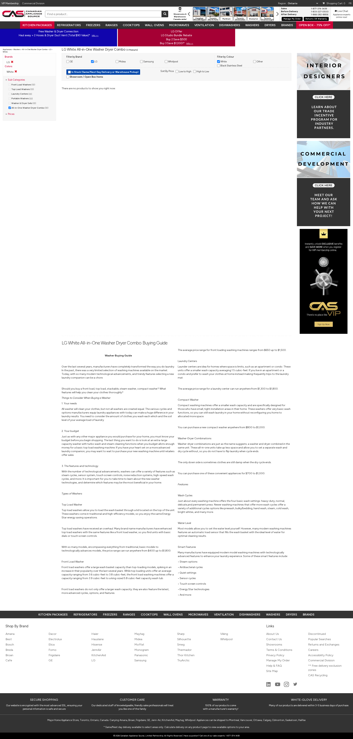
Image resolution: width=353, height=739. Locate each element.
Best (9, 639)
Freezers (93, 25)
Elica (52, 644)
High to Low (202, 71)
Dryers (270, 25)
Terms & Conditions (279, 650)
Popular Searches (319, 639)
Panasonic (141, 655)
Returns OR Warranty (316, 19)
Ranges (112, 25)
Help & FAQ (274, 665)
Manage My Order (292, 19)
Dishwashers (229, 25)
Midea (138, 639)
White (223, 61)
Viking (224, 634)
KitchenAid (98, 655)
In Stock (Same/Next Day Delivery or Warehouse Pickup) (104, 72)
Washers (252, 25)
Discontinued (317, 634)
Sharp (181, 634)
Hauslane (97, 639)
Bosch (10, 644)
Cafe (9, 660)
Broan (9, 655)
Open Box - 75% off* (314, 25)
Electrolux (55, 639)
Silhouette (184, 639)
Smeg (181, 644)
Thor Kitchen (186, 655)
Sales (284, 9)
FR (350, 3)
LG (93, 660)
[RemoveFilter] (16, 71)
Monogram (141, 650)
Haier (94, 634)
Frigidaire (54, 655)
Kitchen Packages (37, 25)
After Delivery (288, 14)
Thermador (184, 650)
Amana (10, 634)
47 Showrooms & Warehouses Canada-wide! (180, 15)
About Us (272, 634)
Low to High (184, 71)
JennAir (96, 650)
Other (259, 61)
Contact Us (274, 639)
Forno (52, 650)
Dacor (52, 634)
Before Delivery (289, 11)
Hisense (96, 644)
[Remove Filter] (12, 62)
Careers (313, 650)
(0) (23, 84)
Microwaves (179, 25)
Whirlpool (226, 639)
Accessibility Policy (320, 655)
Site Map (272, 671)
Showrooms (274, 644)
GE (51, 660)
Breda (9, 650)
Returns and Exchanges (323, 644)
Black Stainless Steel (231, 65)
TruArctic (183, 660)
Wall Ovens (154, 25)
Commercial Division (321, 660)
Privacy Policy (275, 655)
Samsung (140, 660)
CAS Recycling (317, 675)
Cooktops (131, 25)
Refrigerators (69, 25)
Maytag (139, 634)
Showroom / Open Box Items (86, 76)
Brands (287, 25)
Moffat (139, 644)
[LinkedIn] (268, 686)
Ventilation (204, 25)
